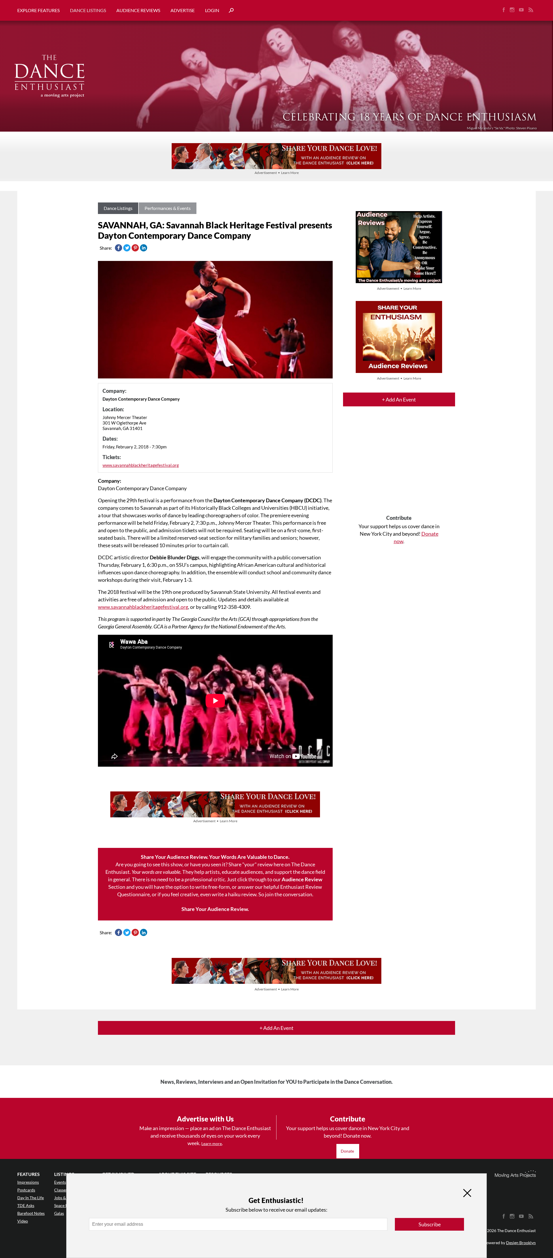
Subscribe (429, 1224)
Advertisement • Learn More (277, 172)
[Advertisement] (399, 465)
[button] (229, 10)
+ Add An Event (399, 399)
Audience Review (302, 879)
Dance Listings (88, 10)
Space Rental (65, 1205)
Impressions (28, 1182)
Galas (59, 1213)
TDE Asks (25, 1205)
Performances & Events (168, 208)
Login (212, 10)
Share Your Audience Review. (215, 909)
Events (60, 1182)
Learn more (211, 1143)
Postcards (26, 1189)
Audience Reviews (138, 10)
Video (22, 1221)
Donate (348, 1151)
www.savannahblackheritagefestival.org (141, 465)
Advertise (183, 10)
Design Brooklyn (521, 1242)
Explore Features (38, 10)
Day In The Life (30, 1197)
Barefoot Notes (31, 1213)
